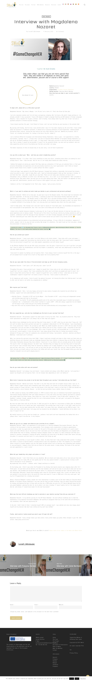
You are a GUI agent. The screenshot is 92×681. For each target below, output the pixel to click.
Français (55, 659)
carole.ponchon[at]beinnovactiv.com (46, 643)
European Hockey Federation (66, 89)
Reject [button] (77, 678)
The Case (55, 639)
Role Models (46, 16)
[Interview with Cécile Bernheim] (69, 565)
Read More (83, 678)
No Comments (60, 31)
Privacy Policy (74, 653)
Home (54, 637)
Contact (55, 650)
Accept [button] (71, 678)
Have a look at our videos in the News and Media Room (65, 530)
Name (12, 604)
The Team (55, 643)
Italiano (55, 661)
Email (36, 604)
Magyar (55, 662)
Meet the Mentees (57, 648)
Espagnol (55, 666)
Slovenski (55, 664)
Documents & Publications (60, 644)
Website (61, 604)
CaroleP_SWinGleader (34, 31)
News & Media (57, 646)
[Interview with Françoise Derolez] (23, 565)
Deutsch (55, 657)
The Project (56, 641)
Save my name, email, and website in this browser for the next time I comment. (35, 611)
